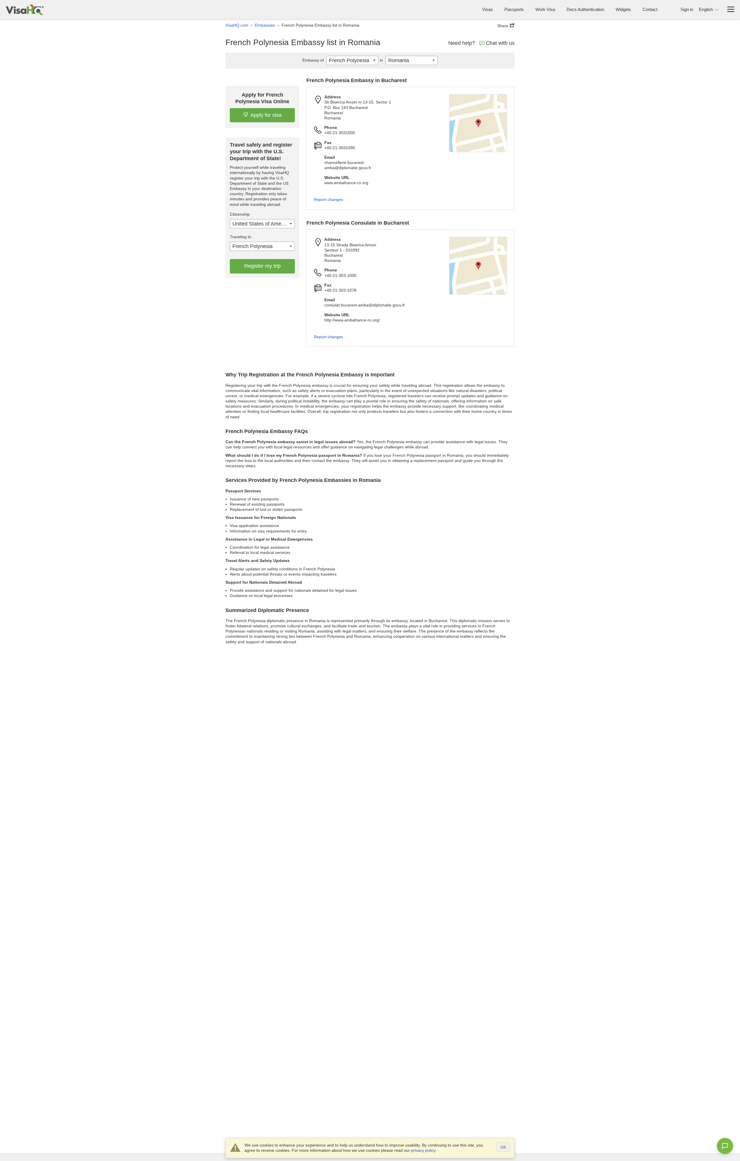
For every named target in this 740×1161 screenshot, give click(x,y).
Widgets (623, 9)
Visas (487, 9)
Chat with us (500, 43)
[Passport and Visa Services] (25, 9)
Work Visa (545, 9)
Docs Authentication (585, 9)
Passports (514, 9)
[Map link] (478, 123)
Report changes (328, 199)
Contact (650, 9)
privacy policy (423, 1150)
